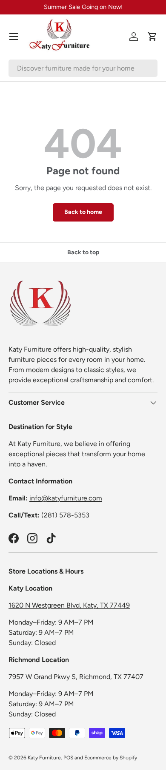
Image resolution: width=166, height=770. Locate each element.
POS (68, 758)
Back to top (83, 252)
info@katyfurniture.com (65, 498)
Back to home (83, 212)
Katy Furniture (44, 758)
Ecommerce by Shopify (110, 758)
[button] (152, 36)
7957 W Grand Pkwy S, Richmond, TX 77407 (76, 677)
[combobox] (83, 68)
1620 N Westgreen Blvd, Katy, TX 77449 (69, 605)
